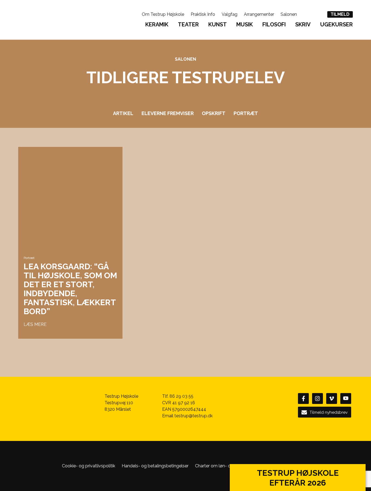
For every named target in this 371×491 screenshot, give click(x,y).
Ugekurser (336, 24)
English (306, 14)
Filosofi (274, 24)
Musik (244, 24)
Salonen (289, 14)
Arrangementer (259, 14)
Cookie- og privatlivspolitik (88, 465)
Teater (188, 24)
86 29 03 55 (181, 396)
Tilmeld (340, 14)
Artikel (123, 113)
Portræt (246, 113)
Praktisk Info (203, 14)
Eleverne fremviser (168, 113)
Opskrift (213, 113)
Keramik (156, 24)
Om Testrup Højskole (163, 14)
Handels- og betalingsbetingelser (155, 465)
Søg (318, 14)
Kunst (217, 24)
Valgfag (229, 14)
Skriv (303, 24)
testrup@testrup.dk (193, 415)
